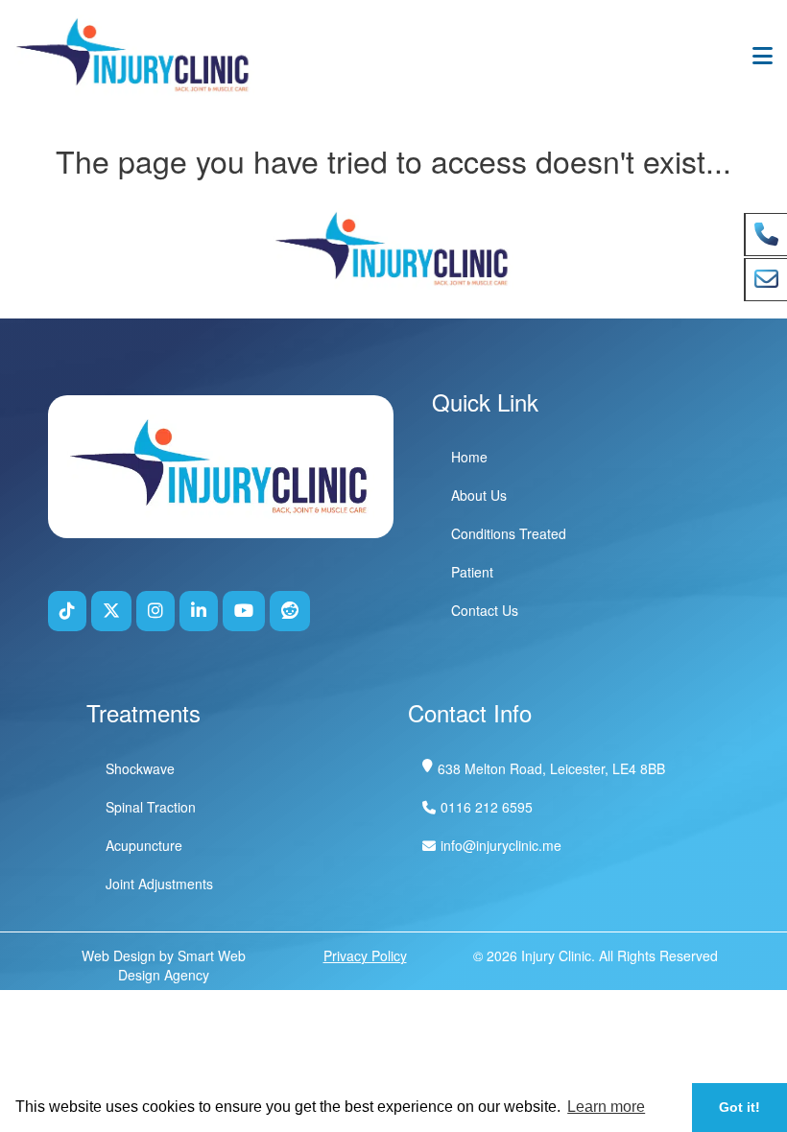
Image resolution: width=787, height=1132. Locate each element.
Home (469, 456)
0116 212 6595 (487, 806)
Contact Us (484, 610)
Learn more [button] (606, 1106)
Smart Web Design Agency (182, 965)
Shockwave (140, 768)
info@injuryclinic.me (501, 845)
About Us (479, 495)
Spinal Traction (151, 806)
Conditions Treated (508, 533)
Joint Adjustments (159, 883)
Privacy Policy (365, 955)
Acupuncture (144, 845)
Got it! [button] (739, 1107)
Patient (472, 571)
